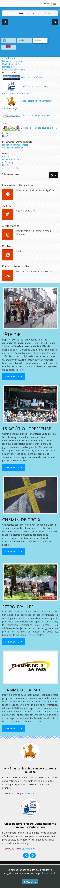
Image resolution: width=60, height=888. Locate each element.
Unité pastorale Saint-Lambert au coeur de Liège (30, 770)
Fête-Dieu (13, 335)
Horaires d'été (8, 66)
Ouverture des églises (12, 63)
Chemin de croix (21, 520)
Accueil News (8, 58)
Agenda (7, 205)
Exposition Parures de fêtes (15, 144)
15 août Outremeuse (26, 429)
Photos (5, 156)
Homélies (6, 165)
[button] (5, 22)
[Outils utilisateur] (53, 175)
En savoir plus (49, 873)
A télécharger (8, 162)
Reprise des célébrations (13, 69)
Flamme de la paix (21, 690)
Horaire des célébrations (13, 61)
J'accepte (30, 881)
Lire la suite (12, 376)
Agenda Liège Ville (10, 168)
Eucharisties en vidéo (12, 159)
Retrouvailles (17, 606)
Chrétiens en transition (12, 147)
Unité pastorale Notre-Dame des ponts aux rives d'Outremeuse (30, 825)
